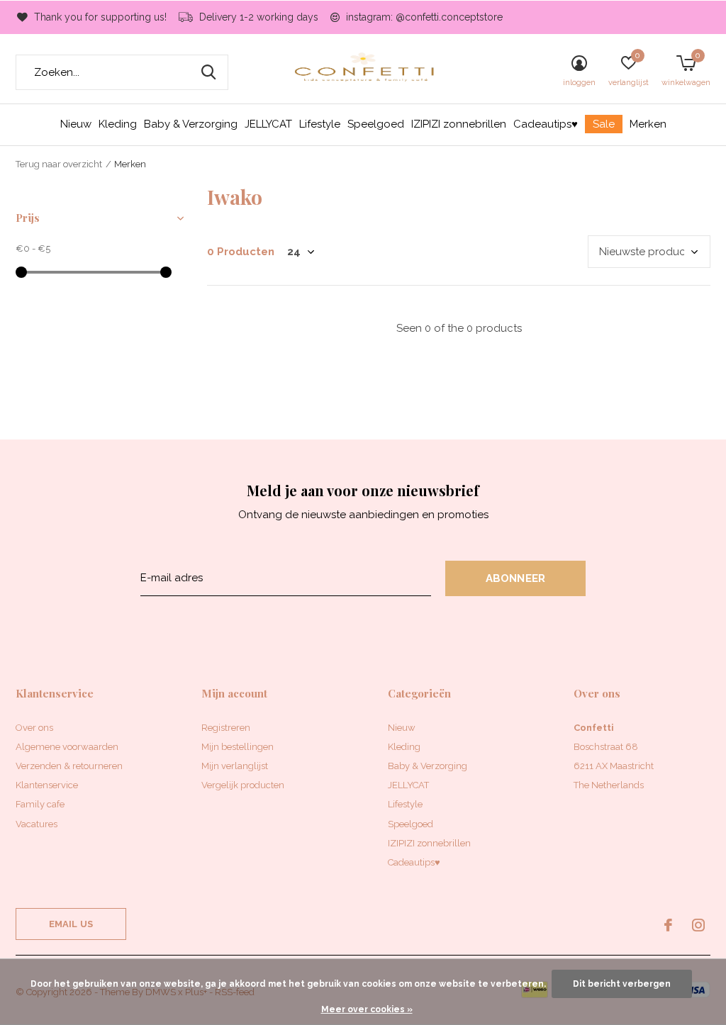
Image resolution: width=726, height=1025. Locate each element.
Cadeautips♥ (545, 124)
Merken (648, 124)
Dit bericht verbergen (622, 984)
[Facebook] (668, 925)
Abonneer (516, 578)
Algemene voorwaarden (67, 746)
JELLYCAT (268, 124)
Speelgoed (375, 124)
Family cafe (40, 804)
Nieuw (75, 124)
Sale (604, 124)
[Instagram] (698, 925)
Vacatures (36, 824)
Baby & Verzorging (191, 124)
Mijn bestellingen (237, 746)
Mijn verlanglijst (234, 766)
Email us (71, 924)
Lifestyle (319, 124)
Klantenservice (47, 785)
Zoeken (208, 72)
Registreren (225, 727)
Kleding (118, 124)
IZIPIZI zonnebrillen (458, 124)
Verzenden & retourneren (69, 766)
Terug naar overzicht (59, 164)
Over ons (34, 727)
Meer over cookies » (367, 1009)
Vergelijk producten (242, 785)
